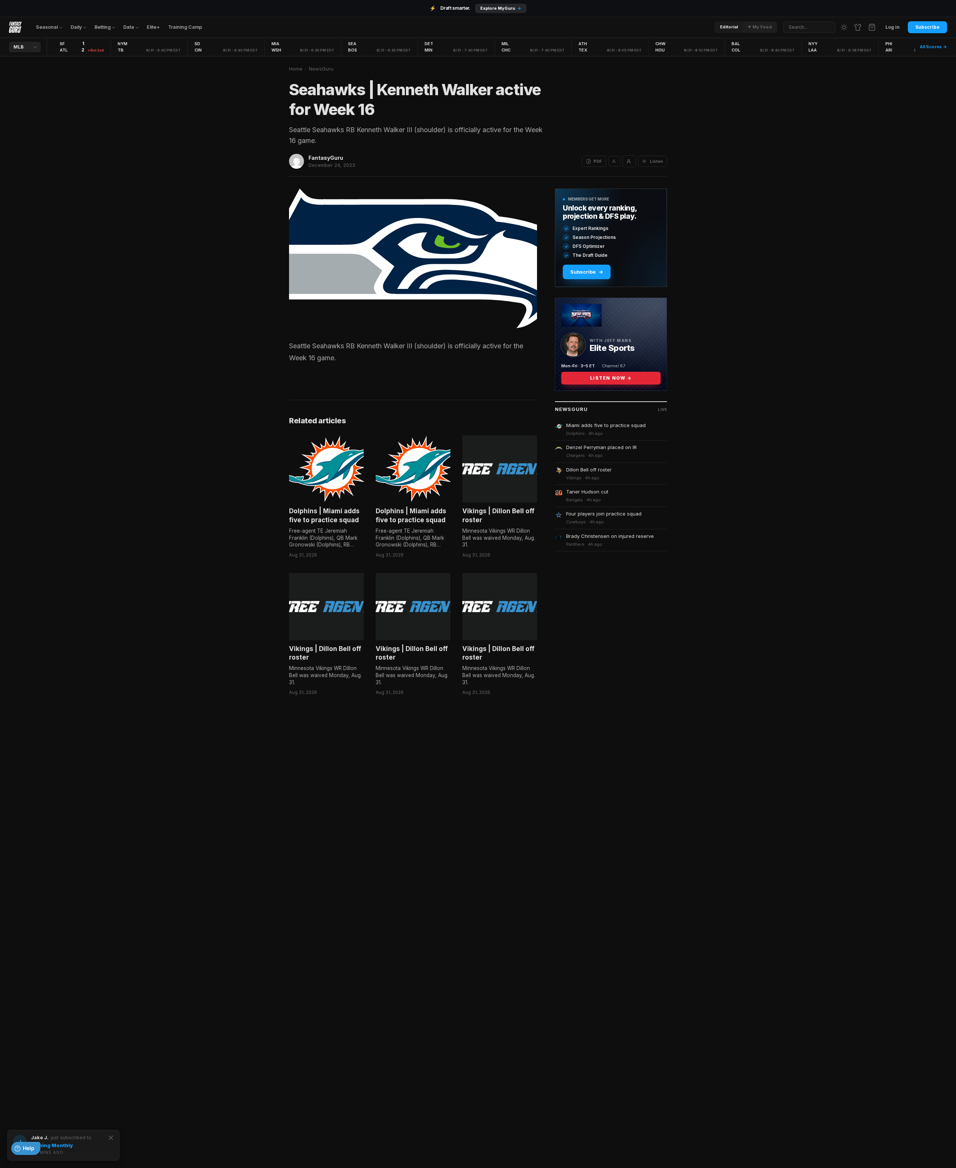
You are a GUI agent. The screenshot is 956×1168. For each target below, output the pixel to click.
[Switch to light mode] (844, 27)
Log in (892, 27)
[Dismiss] (110, 1137)
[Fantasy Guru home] (15, 27)
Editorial (729, 26)
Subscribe (927, 27)
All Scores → (933, 46)
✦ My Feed (760, 26)
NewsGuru (321, 69)
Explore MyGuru (500, 8)
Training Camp (185, 27)
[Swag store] (858, 27)
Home (295, 69)
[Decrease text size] (614, 161)
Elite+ (153, 27)
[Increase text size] (629, 161)
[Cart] (872, 27)
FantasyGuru (325, 158)
